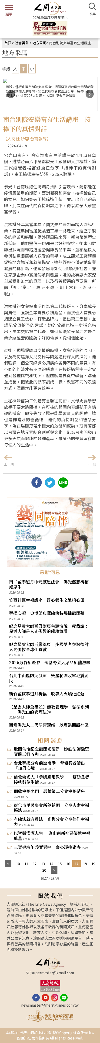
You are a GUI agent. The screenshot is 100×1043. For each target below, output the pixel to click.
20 (44, 870)
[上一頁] (8, 863)
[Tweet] (50, 486)
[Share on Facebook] (36, 486)
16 (68, 863)
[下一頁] (54, 870)
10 (18, 863)
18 (85, 863)
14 (51, 863)
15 (60, 863)
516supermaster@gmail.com (50, 972)
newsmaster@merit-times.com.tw (50, 1005)
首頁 (7, 42)
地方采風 (39, 42)
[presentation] (11, 94)
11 (26, 863)
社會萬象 (22, 42)
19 (93, 863)
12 (35, 863)
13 (43, 863)
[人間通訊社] (50, 8)
